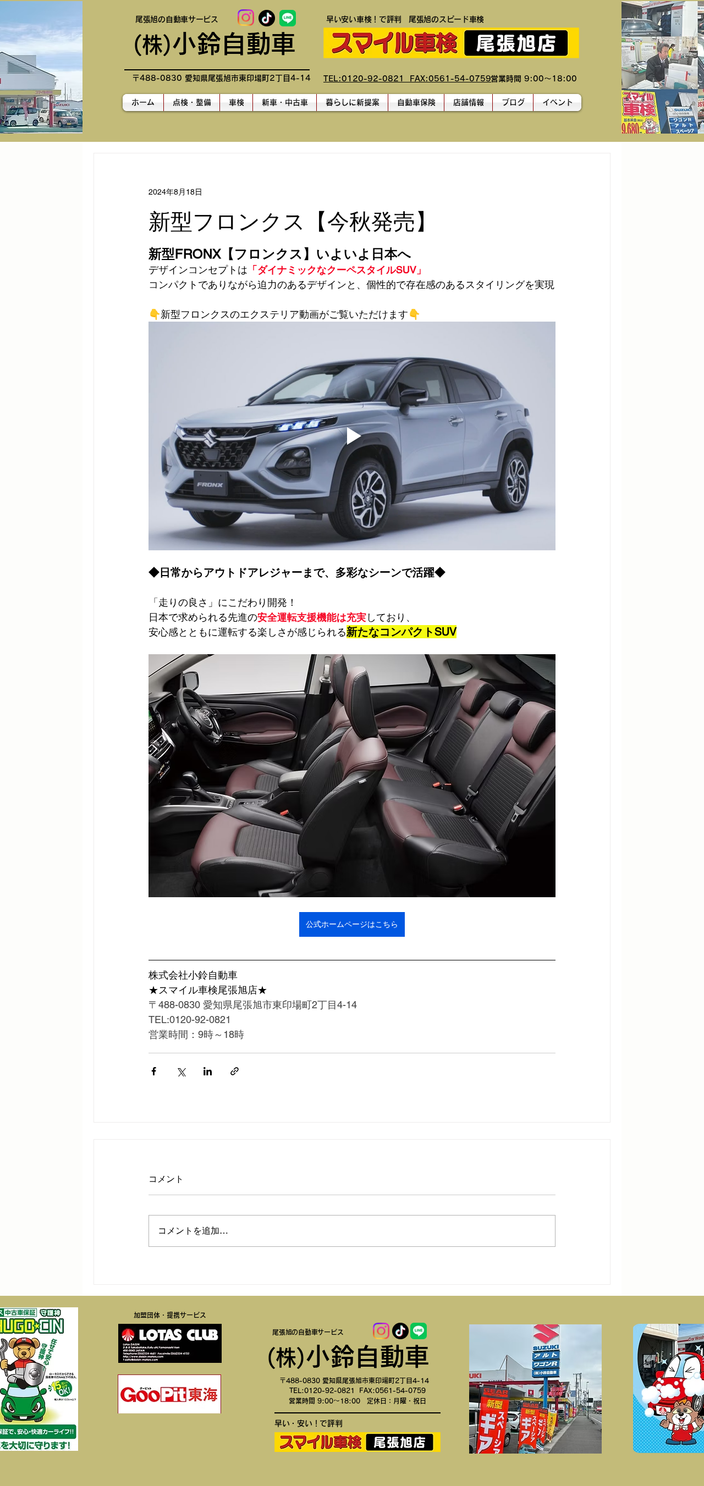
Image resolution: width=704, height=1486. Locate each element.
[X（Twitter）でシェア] (180, 1071)
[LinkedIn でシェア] (207, 1071)
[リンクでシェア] (234, 1071)
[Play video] (352, 436)
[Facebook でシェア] (153, 1071)
